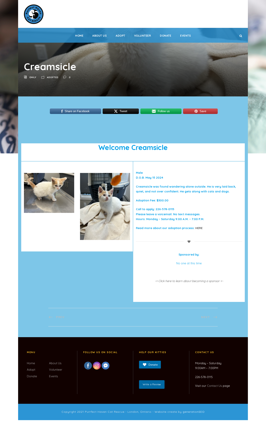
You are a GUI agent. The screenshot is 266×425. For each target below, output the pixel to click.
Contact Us (214, 386)
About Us (99, 35)
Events (185, 35)
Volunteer (142, 35)
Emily (33, 77)
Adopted (52, 77)
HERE (199, 228)
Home (79, 35)
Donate (165, 35)
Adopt (120, 35)
